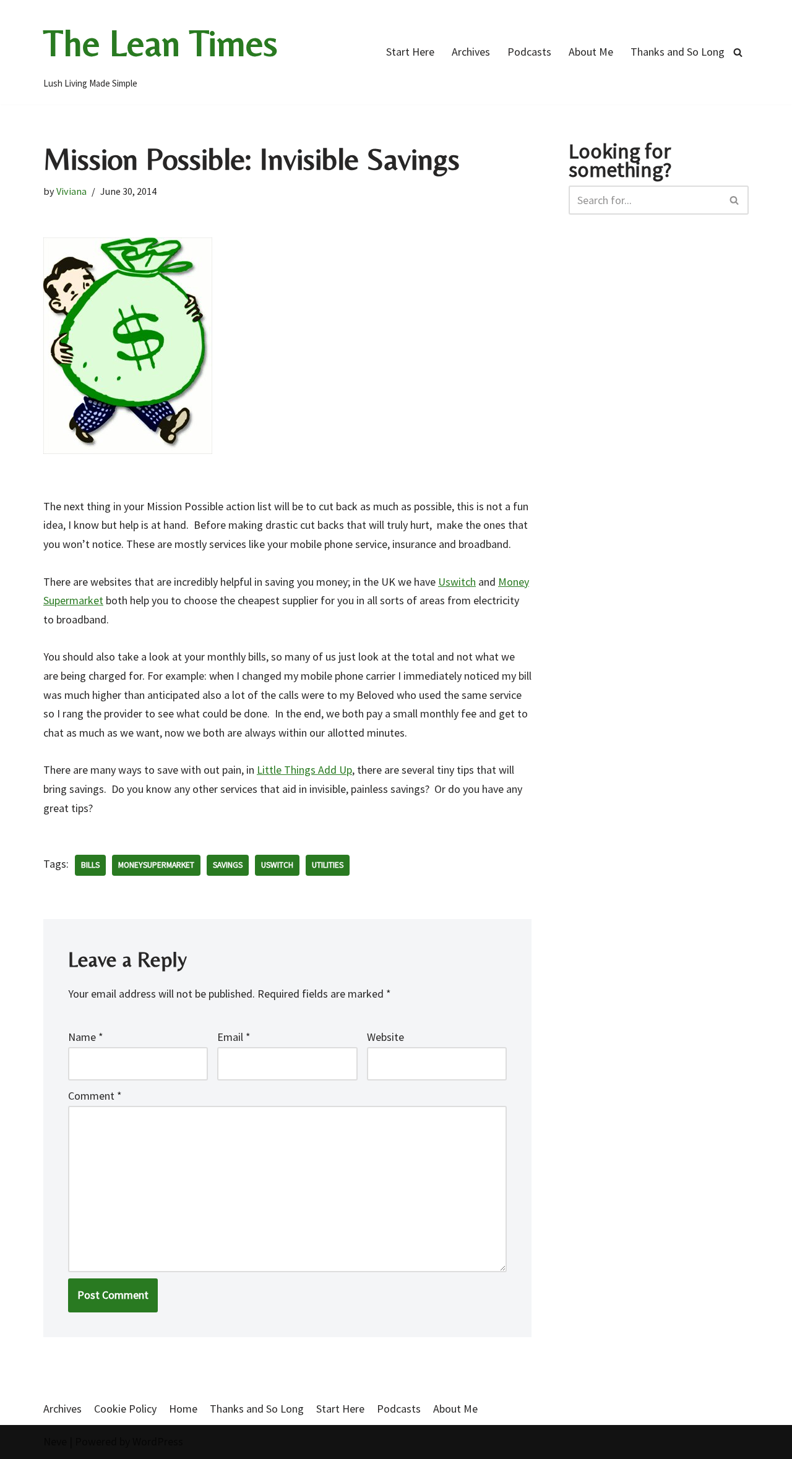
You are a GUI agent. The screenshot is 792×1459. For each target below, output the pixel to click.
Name (85, 1037)
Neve (55, 1441)
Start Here (410, 52)
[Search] (737, 52)
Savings (228, 865)
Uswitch (457, 582)
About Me (591, 52)
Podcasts (529, 52)
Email (234, 1037)
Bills (90, 865)
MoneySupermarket (156, 865)
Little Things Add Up (304, 770)
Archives (471, 52)
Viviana (71, 191)
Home (183, 1408)
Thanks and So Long (678, 52)
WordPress (157, 1441)
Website (385, 1037)
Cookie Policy (125, 1408)
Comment (95, 1096)
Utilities (327, 865)
